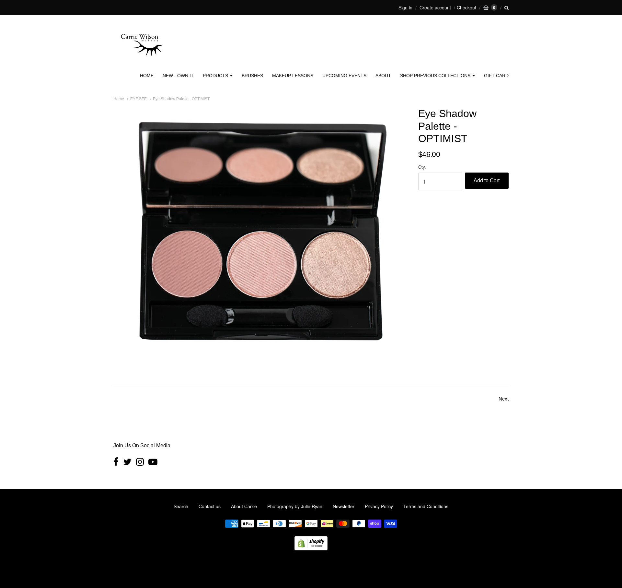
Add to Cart (487, 180)
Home (118, 99)
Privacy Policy (379, 506)
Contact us (210, 506)
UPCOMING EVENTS (344, 75)
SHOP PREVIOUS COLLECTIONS (435, 75)
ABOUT (383, 75)
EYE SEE (138, 99)
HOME (147, 75)
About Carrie (244, 506)
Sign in (405, 7)
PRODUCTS (215, 75)
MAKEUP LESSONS (292, 75)
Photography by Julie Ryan (294, 506)
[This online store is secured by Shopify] (311, 548)
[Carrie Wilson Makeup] (140, 60)
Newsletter (343, 506)
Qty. (422, 167)
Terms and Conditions (425, 506)
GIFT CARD (496, 75)
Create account (435, 7)
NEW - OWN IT (178, 75)
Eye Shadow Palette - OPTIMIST (181, 99)
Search (181, 506)
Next (504, 399)
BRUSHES (252, 75)
